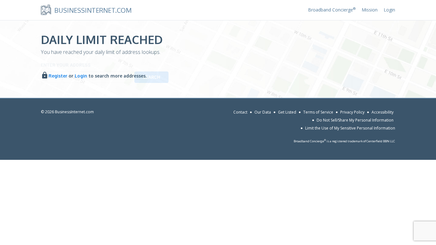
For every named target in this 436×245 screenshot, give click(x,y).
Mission (370, 10)
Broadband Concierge (332, 10)
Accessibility (383, 112)
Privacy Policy (352, 112)
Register (58, 75)
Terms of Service (318, 112)
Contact (240, 112)
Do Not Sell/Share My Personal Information (355, 120)
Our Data (262, 112)
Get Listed (287, 112)
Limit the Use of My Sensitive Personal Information (350, 128)
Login (389, 10)
